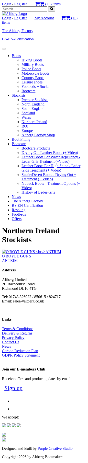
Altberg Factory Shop (38, 135)
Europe (27, 130)
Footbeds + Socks (35, 86)
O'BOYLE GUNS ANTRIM (16, 258)
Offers (17, 219)
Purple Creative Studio (55, 448)
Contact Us (10, 342)
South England (33, 108)
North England (33, 104)
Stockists (18, 95)
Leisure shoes (32, 82)
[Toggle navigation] (4, 48)
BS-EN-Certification (18, 39)
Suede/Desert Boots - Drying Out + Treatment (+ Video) (49, 177)
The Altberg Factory (17, 31)
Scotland (28, 113)
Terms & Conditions (17, 329)
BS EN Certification (27, 205)
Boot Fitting (21, 139)
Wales (26, 117)
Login (6, 4)
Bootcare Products (36, 148)
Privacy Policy (13, 338)
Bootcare (28, 91)
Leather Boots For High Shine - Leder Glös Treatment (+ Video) (51, 168)
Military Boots (33, 64)
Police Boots (31, 69)
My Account (44, 18)
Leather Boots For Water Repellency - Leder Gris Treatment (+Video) (51, 159)
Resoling (18, 210)
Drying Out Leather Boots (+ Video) (50, 152)
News (16, 197)
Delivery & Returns (17, 333)
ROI (25, 126)
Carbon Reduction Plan (20, 351)
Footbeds (19, 214)
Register (20, 4)
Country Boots (33, 78)
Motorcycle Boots (35, 73)
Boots (16, 56)
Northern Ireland (34, 122)
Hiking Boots (32, 60)
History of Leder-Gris (38, 192)
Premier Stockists (35, 100)
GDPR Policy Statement (21, 355)
